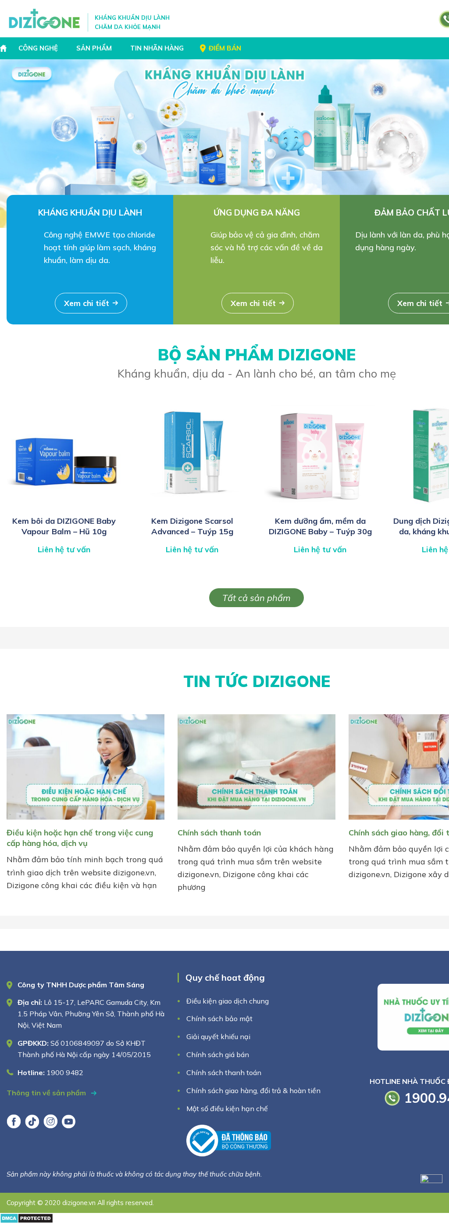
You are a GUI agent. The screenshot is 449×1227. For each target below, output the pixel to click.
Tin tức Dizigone (256, 681)
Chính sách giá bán (217, 1054)
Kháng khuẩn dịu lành (90, 212)
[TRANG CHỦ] (4, 48)
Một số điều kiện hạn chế (227, 1108)
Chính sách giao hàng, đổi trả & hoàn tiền (253, 1090)
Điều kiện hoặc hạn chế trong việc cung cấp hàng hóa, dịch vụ (80, 838)
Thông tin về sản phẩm (47, 1092)
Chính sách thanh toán (219, 833)
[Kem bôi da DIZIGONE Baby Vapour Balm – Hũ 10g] (64, 506)
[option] (224, 143)
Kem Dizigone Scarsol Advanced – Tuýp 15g (192, 526)
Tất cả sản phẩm (256, 597)
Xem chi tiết (86, 303)
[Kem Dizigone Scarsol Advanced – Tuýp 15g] (192, 506)
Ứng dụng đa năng (257, 212)
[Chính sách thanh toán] (256, 821)
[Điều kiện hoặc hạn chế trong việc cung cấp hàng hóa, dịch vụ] (85, 821)
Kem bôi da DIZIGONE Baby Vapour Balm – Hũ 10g (64, 526)
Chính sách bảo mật (220, 1018)
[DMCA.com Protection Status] (26, 1221)
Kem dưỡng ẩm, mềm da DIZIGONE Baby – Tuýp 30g (320, 526)
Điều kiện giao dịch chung (227, 1001)
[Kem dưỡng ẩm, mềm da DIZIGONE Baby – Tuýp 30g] (320, 506)
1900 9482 (64, 1072)
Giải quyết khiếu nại (218, 1036)
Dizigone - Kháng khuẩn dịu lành (45, 18)
